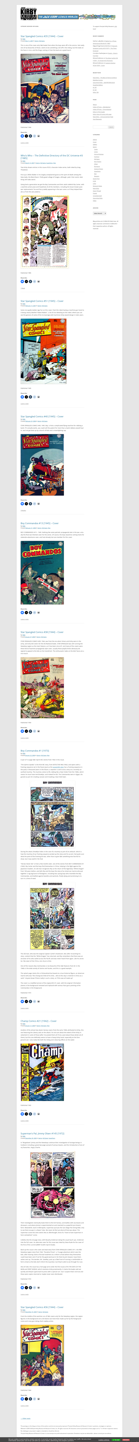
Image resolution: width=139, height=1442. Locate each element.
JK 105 (94, 87)
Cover (94, 142)
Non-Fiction (97, 161)
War (54, 163)
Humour (96, 157)
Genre (36, 41)
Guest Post (96, 179)
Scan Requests (97, 119)
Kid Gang (41, 41)
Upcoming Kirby (98, 198)
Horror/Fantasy (99, 154)
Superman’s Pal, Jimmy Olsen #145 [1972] (42, 1133)
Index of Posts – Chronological (102, 109)
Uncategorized (97, 196)
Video (94, 201)
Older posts (25, 1418)
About (95, 104)
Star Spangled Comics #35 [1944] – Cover (42, 36)
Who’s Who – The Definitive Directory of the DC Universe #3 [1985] (52, 157)
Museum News (97, 186)
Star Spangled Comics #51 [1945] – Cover (42, 300)
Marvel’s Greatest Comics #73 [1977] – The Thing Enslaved (105, 48)
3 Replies (23, 510)
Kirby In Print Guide (99, 112)
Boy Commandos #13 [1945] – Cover (40, 523)
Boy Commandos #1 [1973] (35, 750)
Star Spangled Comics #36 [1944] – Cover (42, 1307)
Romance (97, 166)
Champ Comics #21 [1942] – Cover (39, 1020)
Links (94, 183)
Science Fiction (98, 169)
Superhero (49, 163)
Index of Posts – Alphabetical (101, 107)
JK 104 (94, 90)
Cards (96, 149)
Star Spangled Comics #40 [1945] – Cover (42, 416)
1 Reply (23, 288)
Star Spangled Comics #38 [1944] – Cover (42, 632)
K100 (94, 181)
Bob (24, 39)
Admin (95, 139)
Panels (95, 193)
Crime (96, 152)
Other (96, 164)
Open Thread (97, 191)
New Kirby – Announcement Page (103, 117)
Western (96, 176)
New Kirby (96, 188)
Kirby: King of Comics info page (102, 114)
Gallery (95, 144)
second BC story (58, 767)
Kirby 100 (96, 92)
